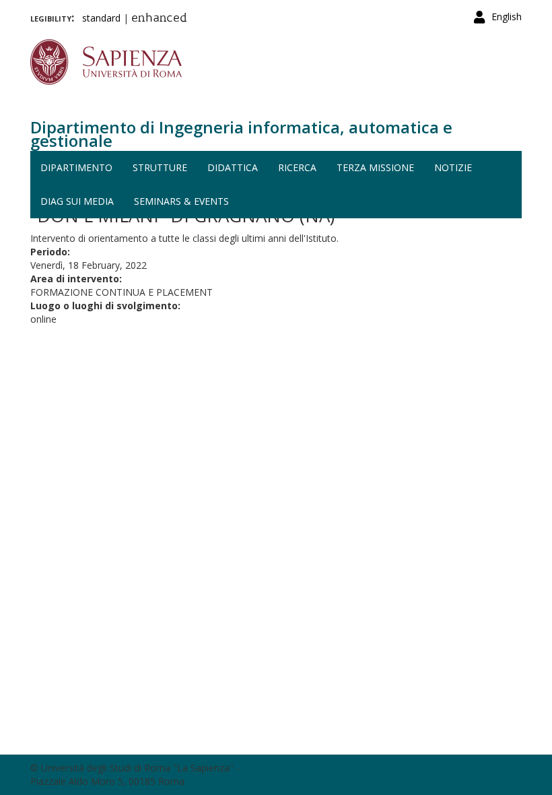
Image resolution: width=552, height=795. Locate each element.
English (506, 16)
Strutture (160, 167)
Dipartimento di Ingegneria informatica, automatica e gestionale (241, 134)
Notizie (453, 167)
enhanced (159, 19)
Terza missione (375, 167)
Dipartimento (76, 167)
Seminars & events (181, 201)
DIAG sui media (77, 201)
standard (101, 17)
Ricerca (297, 167)
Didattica (232, 167)
